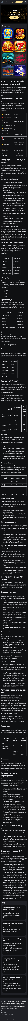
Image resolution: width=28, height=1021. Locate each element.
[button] (14, 908)
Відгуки (3, 1011)
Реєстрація (19, 1)
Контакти (3, 1012)
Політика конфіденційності (8, 1014)
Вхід (14, 1)
